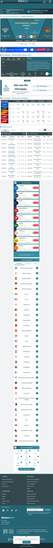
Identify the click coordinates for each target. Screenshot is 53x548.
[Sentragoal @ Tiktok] (16, 510)
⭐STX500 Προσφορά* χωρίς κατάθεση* (39, 10)
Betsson (21, 245)
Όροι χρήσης (4, 520)
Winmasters (22, 230)
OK (26, 542)
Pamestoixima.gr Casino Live (33, 501)
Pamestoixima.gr (23, 208)
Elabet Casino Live (31, 498)
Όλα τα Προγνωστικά (25, 469)
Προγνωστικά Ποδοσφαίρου (33, 479)
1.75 (28, 116)
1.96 (23, 116)
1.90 (28, 104)
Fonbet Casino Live (31, 503)
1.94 (43, 116)
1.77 (38, 116)
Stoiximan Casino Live (31, 494)
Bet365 (21, 223)
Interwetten (22, 238)
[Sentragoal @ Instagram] (11, 510)
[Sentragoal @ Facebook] (3, 510)
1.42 (13, 116)
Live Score (4, 484)
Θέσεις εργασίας (5, 523)
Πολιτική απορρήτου (5, 522)
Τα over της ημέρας (31, 484)
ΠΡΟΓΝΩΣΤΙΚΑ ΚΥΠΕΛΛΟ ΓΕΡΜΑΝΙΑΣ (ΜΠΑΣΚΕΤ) (11, 16)
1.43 (13, 108)
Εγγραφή (47, 509)
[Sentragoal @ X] (7, 510)
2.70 (10, 104)
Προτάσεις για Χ (30, 486)
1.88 (28, 121)
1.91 (23, 104)
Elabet (20, 200)
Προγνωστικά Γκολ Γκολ (32, 481)
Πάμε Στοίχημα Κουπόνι (7, 479)
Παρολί (28, 488)
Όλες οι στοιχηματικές (25, 254)
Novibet (21, 193)
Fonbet (21, 215)
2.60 (10, 121)
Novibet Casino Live (31, 496)
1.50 (13, 104)
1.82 (23, 121)
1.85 (28, 112)
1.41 (13, 112)
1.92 (23, 112)
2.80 (10, 108)
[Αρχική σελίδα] (0, 16)
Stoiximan (21, 185)
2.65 (10, 116)
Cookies (37, 539)
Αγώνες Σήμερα (5, 486)
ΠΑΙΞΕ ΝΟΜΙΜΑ (41, 49)
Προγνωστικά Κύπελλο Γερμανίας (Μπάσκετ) (23, 20)
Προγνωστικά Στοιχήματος (7, 481)
